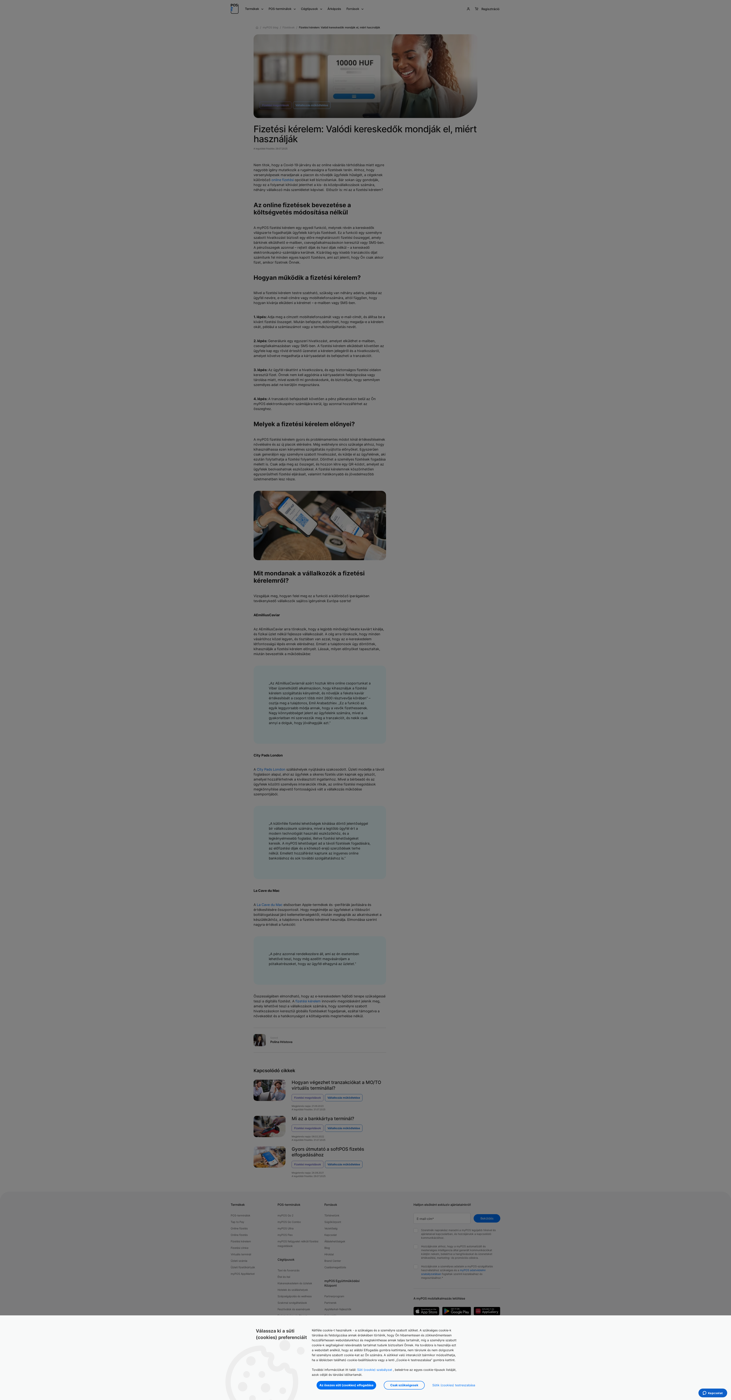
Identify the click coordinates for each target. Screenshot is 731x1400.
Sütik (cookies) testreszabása (453, 1385)
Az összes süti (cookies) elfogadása (346, 1385)
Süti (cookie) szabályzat (374, 1370)
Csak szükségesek (404, 1385)
